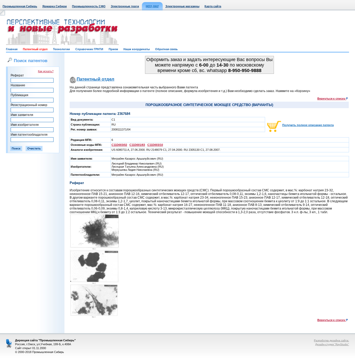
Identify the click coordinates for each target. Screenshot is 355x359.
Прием (113, 49)
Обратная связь (166, 49)
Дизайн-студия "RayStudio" (332, 344)
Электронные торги (125, 6)
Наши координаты (136, 49)
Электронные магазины (182, 6)
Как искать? (46, 71)
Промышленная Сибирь (20, 6)
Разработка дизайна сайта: (331, 340)
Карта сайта (213, 6)
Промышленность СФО (89, 6)
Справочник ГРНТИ (89, 49)
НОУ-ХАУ (152, 6)
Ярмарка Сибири (54, 6)
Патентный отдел (35, 49)
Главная (11, 49)
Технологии (61, 49)
